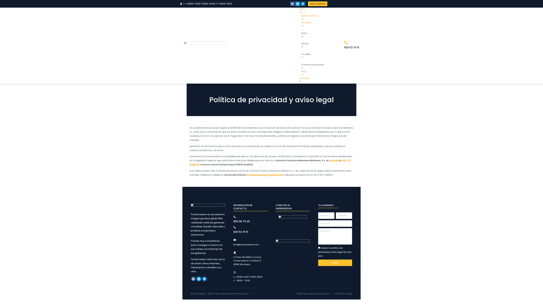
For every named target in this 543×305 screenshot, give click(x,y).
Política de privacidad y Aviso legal (313, 293)
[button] (317, 3)
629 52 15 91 (351, 47)
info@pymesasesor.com (246, 244)
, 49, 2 (344, 160)
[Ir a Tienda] (538, 300)
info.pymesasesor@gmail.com (265, 175)
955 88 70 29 (241, 221)
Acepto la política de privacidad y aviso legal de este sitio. (335, 252)
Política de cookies (343, 293)
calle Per (334, 160)
